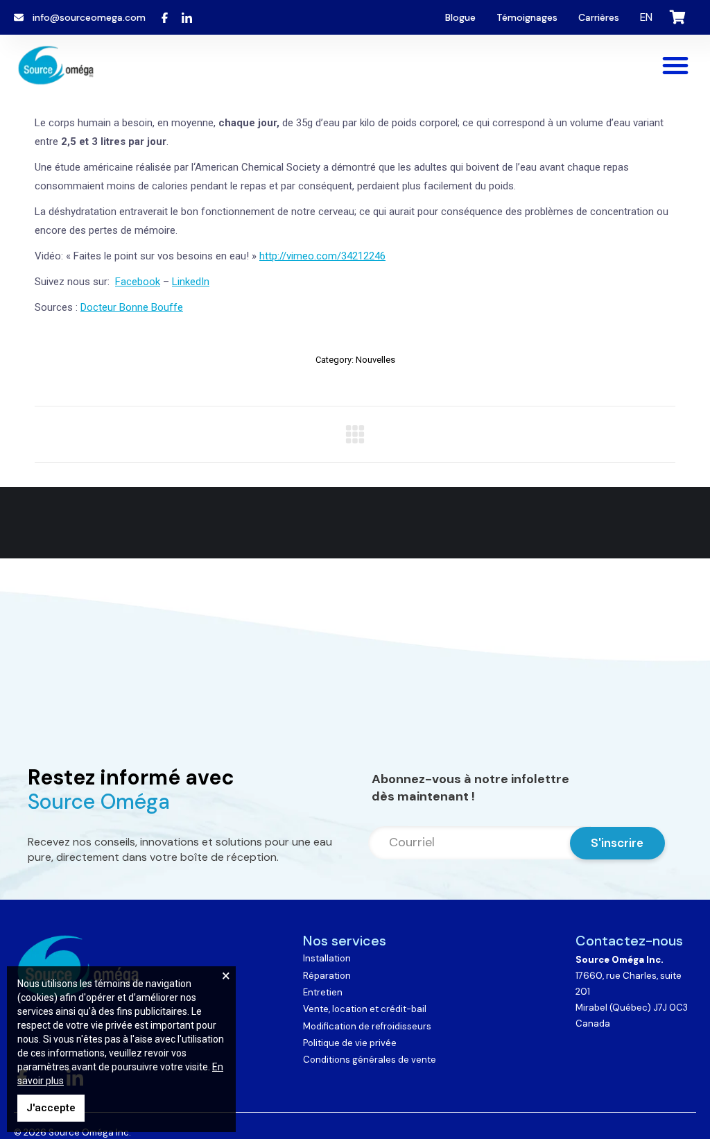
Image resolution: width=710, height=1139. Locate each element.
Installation (327, 958)
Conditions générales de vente (369, 1059)
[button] (675, 65)
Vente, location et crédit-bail (364, 1009)
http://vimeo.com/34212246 (322, 256)
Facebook (137, 281)
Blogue (460, 17)
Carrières (598, 17)
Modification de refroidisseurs (367, 1026)
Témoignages (526, 17)
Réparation (327, 976)
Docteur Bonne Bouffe (131, 307)
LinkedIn (190, 281)
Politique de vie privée (350, 1043)
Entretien (323, 992)
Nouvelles (375, 359)
